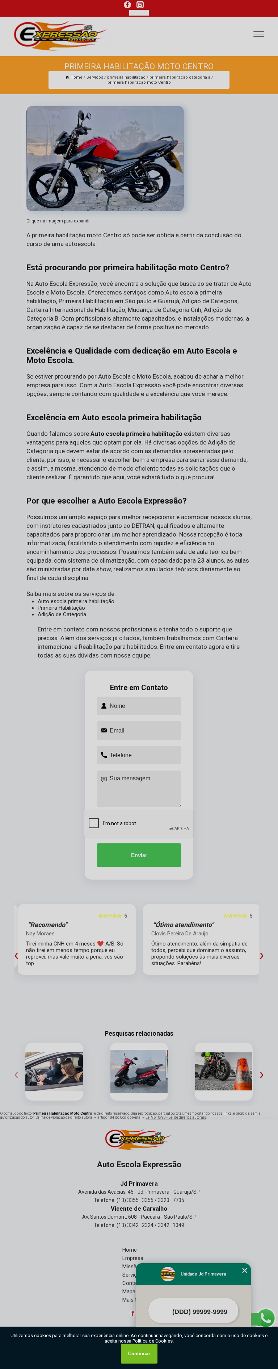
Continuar (139, 1353)
